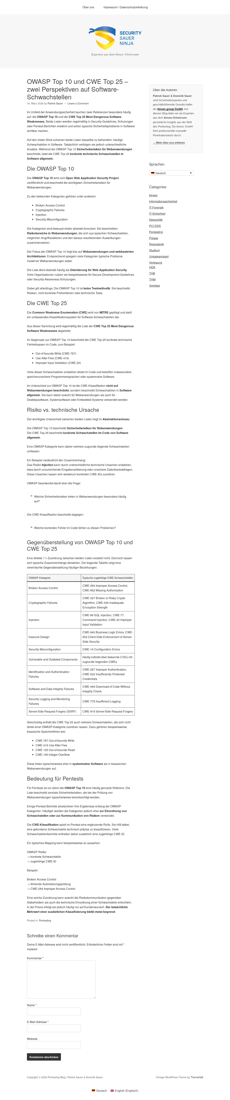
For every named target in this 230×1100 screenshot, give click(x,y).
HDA (152, 267)
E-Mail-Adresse (38, 1022)
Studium (154, 250)
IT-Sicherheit (157, 213)
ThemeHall (197, 1077)
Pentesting (45, 920)
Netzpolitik (156, 220)
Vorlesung (155, 262)
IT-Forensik (156, 207)
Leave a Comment (78, 103)
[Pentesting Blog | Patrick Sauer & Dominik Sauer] (115, 46)
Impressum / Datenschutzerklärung (126, 7)
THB (152, 273)
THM (152, 279)
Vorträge (154, 285)
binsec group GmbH (170, 109)
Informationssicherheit (163, 201)
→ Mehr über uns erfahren (169, 142)
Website (32, 1039)
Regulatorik (156, 244)
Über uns (88, 7)
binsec (153, 195)
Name (31, 1005)
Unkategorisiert (159, 256)
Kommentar (35, 958)
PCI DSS (155, 226)
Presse (153, 238)
